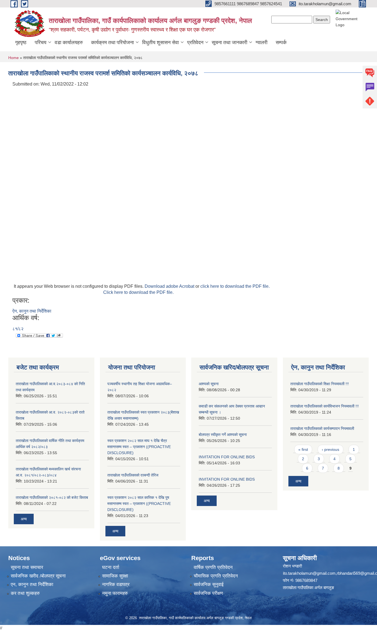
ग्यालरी (261, 42)
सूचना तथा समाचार (27, 567)
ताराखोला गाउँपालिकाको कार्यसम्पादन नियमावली (322, 428)
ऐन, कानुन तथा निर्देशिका (31, 311)
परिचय (40, 42)
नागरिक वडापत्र (115, 584)
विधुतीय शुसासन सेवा (160, 42)
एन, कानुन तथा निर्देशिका (32, 584)
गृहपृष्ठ (20, 42)
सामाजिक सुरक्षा (115, 576)
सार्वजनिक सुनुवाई (209, 584)
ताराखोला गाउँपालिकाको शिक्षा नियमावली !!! (319, 384)
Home (13, 57)
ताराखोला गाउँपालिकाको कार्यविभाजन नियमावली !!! (324, 406)
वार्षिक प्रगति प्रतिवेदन (213, 567)
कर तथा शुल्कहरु (25, 593)
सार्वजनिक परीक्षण (208, 593)
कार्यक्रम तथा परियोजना (112, 42)
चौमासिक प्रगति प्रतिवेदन (216, 576)
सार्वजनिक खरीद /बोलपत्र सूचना (38, 576)
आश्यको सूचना (209, 384)
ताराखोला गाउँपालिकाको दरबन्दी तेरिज (132, 475)
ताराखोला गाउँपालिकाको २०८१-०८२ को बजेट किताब (52, 497)
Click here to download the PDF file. (138, 292)
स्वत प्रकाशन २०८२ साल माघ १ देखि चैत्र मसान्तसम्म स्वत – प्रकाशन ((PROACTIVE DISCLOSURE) (139, 446)
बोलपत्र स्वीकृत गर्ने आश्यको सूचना (223, 434)
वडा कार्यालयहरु (69, 42)
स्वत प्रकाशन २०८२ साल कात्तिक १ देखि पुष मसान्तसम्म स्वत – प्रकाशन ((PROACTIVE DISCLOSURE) (139, 503)
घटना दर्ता (110, 567)
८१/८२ (17, 328)
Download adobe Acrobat (170, 286)
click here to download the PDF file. (235, 286)
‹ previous (330, 449)
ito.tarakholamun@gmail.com (309, 573)
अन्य (24, 519)
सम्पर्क (281, 42)
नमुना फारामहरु (115, 593)
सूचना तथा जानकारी (229, 42)
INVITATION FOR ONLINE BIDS (227, 457)
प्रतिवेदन (195, 42)
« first (303, 449)
